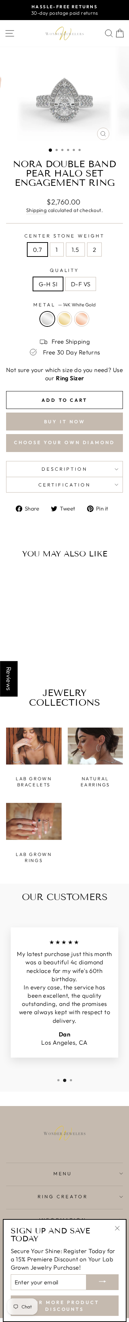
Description (64, 469)
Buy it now (64, 421)
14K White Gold (47, 319)
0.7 (37, 249)
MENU (62, 1173)
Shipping (36, 210)
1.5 (75, 249)
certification (64, 485)
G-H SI (48, 284)
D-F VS (80, 284)
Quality (65, 270)
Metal (64, 304)
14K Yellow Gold (64, 319)
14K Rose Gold (82, 319)
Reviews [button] (9, 679)
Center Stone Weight (64, 236)
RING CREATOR (63, 1196)
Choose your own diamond (64, 442)
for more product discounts (64, 1305)
